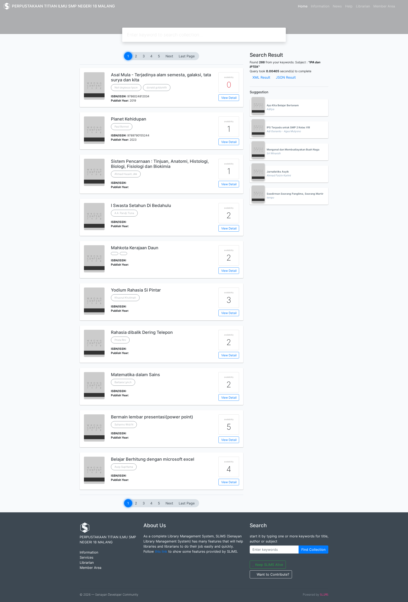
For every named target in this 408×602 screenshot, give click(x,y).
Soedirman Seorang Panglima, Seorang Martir (295, 193)
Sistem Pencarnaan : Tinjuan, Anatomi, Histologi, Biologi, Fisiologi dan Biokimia (160, 164)
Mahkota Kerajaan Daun (134, 247)
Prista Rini (120, 339)
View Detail (229, 97)
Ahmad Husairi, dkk (126, 174)
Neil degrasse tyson (126, 87)
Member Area (384, 6)
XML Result (261, 77)
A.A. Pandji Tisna (124, 213)
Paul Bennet (122, 126)
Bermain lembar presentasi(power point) (152, 416)
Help (349, 6)
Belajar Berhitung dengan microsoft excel (152, 459)
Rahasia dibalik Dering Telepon (142, 332)
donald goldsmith (157, 87)
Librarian (363, 6)
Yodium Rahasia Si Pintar (136, 290)
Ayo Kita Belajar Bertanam (283, 105)
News (337, 6)
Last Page (187, 56)
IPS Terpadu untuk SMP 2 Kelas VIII (288, 127)
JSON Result (286, 77)
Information (320, 6)
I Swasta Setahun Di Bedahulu (141, 205)
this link (161, 551)
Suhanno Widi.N (124, 424)
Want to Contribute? (273, 574)
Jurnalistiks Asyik (278, 171)
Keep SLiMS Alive (269, 564)
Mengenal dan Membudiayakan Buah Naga (293, 149)
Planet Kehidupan (128, 119)
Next (169, 56)
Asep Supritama (124, 466)
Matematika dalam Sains (135, 374)
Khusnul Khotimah (125, 297)
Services (86, 557)
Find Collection (313, 549)
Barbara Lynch (123, 382)
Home (302, 6)
